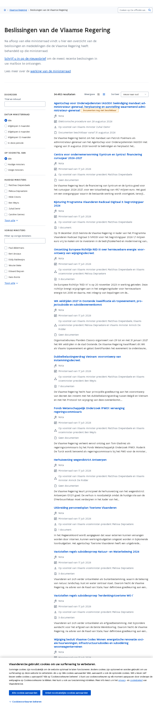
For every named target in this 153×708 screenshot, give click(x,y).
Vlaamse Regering (18, 10)
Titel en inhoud (12, 99)
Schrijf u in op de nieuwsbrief (25, 59)
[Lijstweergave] (98, 94)
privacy (122, 680)
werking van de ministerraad (50, 71)
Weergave (89, 94)
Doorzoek (10, 94)
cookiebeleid (136, 680)
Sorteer (115, 94)
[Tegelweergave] (104, 94)
